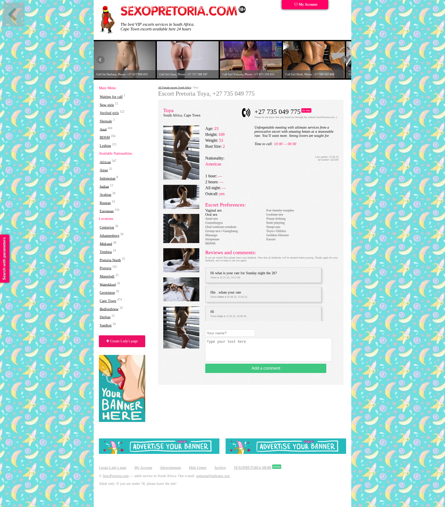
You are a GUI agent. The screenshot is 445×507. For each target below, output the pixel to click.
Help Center (198, 468)
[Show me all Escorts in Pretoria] (183, 15)
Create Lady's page (123, 341)
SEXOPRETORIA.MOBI (252, 468)
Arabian (105, 195)
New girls (107, 105)
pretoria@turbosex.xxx (213, 476)
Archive (220, 468)
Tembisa (106, 252)
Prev (100, 60)
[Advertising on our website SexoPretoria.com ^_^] (159, 453)
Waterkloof (108, 284)
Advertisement (170, 468)
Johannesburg (109, 236)
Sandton (106, 325)
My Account (308, 4)
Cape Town (108, 301)
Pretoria (105, 268)
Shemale (106, 121)
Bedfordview (109, 309)
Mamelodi (107, 276)
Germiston (107, 293)
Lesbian (105, 146)
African (105, 162)
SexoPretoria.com (116, 476)
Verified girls (109, 113)
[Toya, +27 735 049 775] (181, 178)
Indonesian (107, 178)
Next (344, 60)
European (107, 211)
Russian (105, 203)
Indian (104, 186)
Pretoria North (110, 260)
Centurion (107, 227)
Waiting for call (111, 97)
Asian (104, 170)
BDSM (105, 137)
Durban (105, 317)
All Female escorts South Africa (174, 87)
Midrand (106, 244)
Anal (103, 129)
